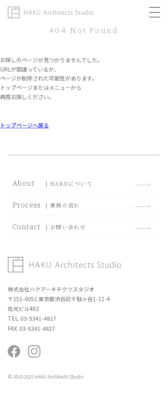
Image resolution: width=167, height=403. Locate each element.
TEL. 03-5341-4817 (32, 318)
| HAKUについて (52, 183)
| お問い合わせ (49, 226)
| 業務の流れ (46, 205)
